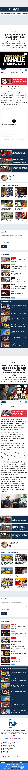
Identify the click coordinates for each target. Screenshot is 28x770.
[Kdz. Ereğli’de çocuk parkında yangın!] (21, 203)
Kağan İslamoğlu (5, 72)
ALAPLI (12, 264)
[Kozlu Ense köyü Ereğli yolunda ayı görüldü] (7, 203)
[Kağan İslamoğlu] (4, 177)
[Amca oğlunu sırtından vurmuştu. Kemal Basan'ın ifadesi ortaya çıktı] (21, 215)
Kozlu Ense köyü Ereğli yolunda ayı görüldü (6, 209)
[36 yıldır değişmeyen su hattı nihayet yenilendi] (21, 557)
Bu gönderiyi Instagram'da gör (9, 124)
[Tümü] (26, 254)
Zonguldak (13, 257)
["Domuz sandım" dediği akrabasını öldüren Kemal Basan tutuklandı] (21, 191)
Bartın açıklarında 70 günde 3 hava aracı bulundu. (7, 575)
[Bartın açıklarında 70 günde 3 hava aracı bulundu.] (7, 570)
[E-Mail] (10, 180)
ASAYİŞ (14, 32)
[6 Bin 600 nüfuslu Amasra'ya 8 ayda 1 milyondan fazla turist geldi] (7, 557)
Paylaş (4, 69)
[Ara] (26, 9)
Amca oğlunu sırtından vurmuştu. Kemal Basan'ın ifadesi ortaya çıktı (20, 221)
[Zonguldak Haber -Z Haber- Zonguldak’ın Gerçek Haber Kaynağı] (14, 9)
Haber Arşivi (5, 752)
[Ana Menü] (1, 9)
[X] (9, 738)
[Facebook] (6, 738)
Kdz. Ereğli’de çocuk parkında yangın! (19, 209)
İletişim (4, 756)
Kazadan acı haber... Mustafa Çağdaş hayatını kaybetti (6, 587)
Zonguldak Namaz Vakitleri (9, 745)
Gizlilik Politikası (16, 756)
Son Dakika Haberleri (7, 751)
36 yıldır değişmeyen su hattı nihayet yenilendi (20, 563)
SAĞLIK (13, 297)
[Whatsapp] (21, 738)
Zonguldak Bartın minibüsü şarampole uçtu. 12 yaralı (20, 575)
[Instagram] (14, 738)
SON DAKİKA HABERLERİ (8, 13)
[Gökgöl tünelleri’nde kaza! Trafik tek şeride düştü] (7, 215)
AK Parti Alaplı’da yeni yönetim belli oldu (18, 267)
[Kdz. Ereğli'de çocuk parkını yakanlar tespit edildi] (7, 191)
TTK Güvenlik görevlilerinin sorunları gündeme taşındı (16, 274)
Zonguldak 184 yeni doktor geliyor (18, 260)
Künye (9, 756)
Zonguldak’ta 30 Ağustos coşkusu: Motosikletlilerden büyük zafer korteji (18, 294)
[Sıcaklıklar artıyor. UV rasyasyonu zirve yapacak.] (21, 582)
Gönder (4, 246)
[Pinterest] (11, 738)
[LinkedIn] (16, 738)
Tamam (22, 768)
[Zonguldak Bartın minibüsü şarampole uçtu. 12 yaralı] (21, 570)
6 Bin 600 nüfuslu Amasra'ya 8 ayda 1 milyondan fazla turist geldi (7, 563)
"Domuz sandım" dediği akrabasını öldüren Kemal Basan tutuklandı (20, 196)
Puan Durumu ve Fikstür (8, 748)
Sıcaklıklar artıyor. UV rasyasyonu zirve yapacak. (20, 587)
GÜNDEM (19, 13)
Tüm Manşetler (6, 749)
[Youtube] (19, 738)
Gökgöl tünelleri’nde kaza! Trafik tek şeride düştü (6, 220)
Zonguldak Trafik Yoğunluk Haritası (11, 746)
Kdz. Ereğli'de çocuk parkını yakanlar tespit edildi (7, 196)
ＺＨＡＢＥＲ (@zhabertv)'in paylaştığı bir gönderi (14, 139)
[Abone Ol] (26, 69)
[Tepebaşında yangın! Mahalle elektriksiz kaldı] (14, 60)
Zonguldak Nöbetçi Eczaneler (9, 742)
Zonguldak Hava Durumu (8, 743)
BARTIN (14, 363)
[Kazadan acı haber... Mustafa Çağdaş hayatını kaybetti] (7, 582)
